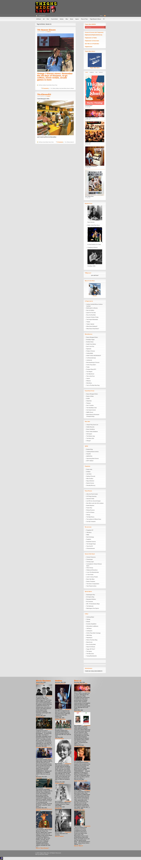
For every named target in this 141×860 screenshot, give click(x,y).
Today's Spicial (90, 324)
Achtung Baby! (90, 617)
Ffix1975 (88, 454)
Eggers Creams (40, 683)
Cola (60, 88)
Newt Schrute (90, 222)
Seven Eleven (64, 88)
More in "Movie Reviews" (42, 848)
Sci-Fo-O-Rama (90, 512)
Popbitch (88, 539)
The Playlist (89, 371)
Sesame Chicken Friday (92, 317)
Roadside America (91, 541)
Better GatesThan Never (93, 225)
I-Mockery (88, 532)
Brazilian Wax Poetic (60, 719)
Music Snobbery (90, 429)
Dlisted (88, 621)
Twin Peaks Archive (91, 586)
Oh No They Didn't (91, 364)
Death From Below (91, 344)
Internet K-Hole (90, 498)
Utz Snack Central (91, 410)
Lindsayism (89, 630)
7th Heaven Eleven (46, 30)
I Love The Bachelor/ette (92, 572)
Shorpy (88, 514)
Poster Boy (89, 507)
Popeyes (88, 403)
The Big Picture (90, 517)
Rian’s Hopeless (40, 717)
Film (48, 19)
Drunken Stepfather (91, 623)
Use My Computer (91, 521)
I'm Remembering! (91, 357)
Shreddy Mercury (90, 485)
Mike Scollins (89, 478)
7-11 (51, 88)
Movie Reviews (43, 681)
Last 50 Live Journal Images (93, 501)
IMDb (87, 534)
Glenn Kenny (89, 567)
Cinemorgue (89, 559)
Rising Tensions (90, 510)
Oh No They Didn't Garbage (93, 633)
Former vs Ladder (59, 783)
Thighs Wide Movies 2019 (80, 781)
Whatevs (88, 380)
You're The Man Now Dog (92, 385)
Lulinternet (89, 360)
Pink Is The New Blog (91, 639)
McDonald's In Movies (92, 308)
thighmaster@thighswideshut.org (93, 34)
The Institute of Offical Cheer (93, 519)
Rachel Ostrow (90, 483)
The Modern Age (90, 436)
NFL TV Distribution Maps (93, 603)
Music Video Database (92, 431)
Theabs (88, 321)
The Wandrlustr (90, 373)
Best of (77, 681)
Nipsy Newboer (90, 480)
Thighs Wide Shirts (95, 67)
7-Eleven (54, 88)
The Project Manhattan (92, 319)
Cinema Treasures (91, 557)
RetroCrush (89, 642)
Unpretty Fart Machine (91, 166)
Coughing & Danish (92, 247)
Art (44, 19)
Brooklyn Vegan (90, 339)
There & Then (84, 19)
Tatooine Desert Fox (60, 683)
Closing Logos (90, 561)
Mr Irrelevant (89, 601)
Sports (77, 19)
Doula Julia (89, 469)
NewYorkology (90, 537)
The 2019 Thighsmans (79, 746)
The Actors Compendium (92, 583)
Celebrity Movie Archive (92, 451)
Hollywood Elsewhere (92, 570)
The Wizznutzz (90, 653)
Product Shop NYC (91, 369)
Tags (96, 72)
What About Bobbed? (91, 326)
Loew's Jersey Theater (92, 576)
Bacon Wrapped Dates (92, 337)
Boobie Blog (89, 449)
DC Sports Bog (90, 597)
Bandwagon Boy (90, 594)
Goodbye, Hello (91, 266)
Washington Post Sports (92, 608)
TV (103, 19)
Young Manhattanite (91, 656)
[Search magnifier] (105, 27)
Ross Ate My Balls (91, 315)
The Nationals (89, 606)
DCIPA (88, 398)
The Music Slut (90, 438)
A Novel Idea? (88, 105)
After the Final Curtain (92, 494)
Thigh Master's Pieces (95, 19)
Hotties (61, 19)
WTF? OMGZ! (89, 460)
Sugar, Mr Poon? (90, 649)
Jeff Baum (89, 628)
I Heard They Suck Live (92, 424)
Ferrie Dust (39, 778)
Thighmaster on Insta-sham (92, 40)
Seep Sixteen (77, 711)
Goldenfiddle (89, 353)
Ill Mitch (88, 471)
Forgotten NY (89, 530)
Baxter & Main (90, 396)
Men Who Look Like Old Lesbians (95, 503)
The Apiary (89, 651)
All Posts (38, 19)
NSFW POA (89, 456)
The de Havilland (59, 738)
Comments (92, 72)
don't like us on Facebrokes (92, 43)
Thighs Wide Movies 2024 (91, 117)
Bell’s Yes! (88, 142)
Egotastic (88, 348)
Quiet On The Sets (91, 312)
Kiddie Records (90, 427)
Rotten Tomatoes (90, 581)
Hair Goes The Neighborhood (43, 747)
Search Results (42, 15)
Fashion (44, 85)
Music (71, 19)
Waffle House (89, 412)
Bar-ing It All (58, 808)
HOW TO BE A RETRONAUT (93, 355)
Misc (67, 19)
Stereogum (89, 433)
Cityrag (88, 619)
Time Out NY (89, 546)
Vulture (88, 378)
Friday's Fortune (90, 351)
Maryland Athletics (91, 599)
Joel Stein (88, 474)
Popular (101, 72)
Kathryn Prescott (90, 476)
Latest (86, 72)
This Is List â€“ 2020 (79, 810)
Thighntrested (88, 46)
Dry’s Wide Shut (89, 196)
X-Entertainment (90, 548)
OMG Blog (89, 635)
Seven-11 (68, 88)
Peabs (88, 367)
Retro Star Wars (90, 579)
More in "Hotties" (59, 836)
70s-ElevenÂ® (44, 94)
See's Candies (90, 405)
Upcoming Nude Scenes (92, 458)
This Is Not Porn (90, 376)
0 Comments (48, 31)
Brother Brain (89, 341)
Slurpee (72, 88)
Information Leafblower (92, 626)
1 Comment (48, 96)
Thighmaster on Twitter (91, 37)
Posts (101, 15)
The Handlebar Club (91, 407)
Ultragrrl (88, 440)
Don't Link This (90, 346)
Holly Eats (89, 400)
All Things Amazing (91, 496)
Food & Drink (54, 19)
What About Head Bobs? (92, 328)
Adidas (57, 88)
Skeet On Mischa (90, 646)
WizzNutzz (89, 383)
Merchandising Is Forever (92, 362)
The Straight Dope (91, 543)
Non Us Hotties (90, 310)
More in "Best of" (78, 845)
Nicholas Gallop (43, 854)
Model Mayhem (90, 505)
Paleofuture (89, 637)
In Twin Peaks (89, 574)
